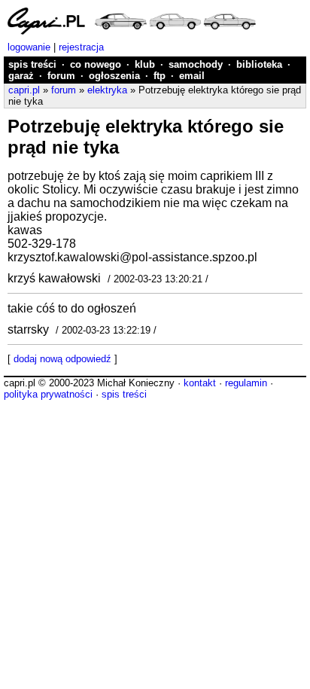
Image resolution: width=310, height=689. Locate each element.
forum (61, 75)
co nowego (95, 64)
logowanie (29, 47)
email (192, 75)
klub (145, 64)
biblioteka (259, 64)
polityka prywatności (48, 394)
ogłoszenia (114, 75)
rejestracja (81, 47)
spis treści (32, 64)
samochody (196, 64)
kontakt (200, 383)
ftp (159, 75)
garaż (21, 75)
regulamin (246, 383)
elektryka (107, 90)
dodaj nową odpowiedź (62, 358)
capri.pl (24, 90)
